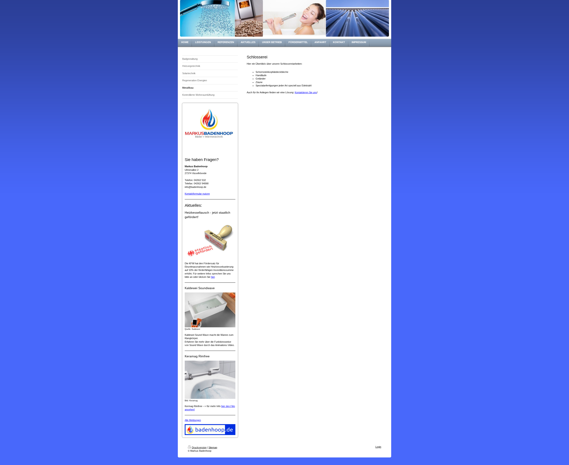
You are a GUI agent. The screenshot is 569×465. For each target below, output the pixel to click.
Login (378, 446)
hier (213, 277)
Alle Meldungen (193, 420)
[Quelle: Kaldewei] (210, 309)
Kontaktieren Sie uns (306, 92)
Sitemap (212, 447)
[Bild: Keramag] (210, 380)
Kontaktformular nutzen (197, 193)
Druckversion (199, 447)
